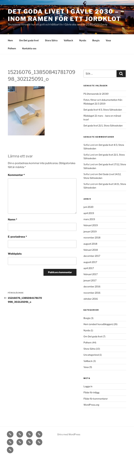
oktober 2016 (91, 298)
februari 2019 (91, 225)
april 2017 (89, 268)
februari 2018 (91, 249)
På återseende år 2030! (96, 93)
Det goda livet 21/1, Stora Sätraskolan (103, 125)
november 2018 (92, 237)
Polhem (12, 48)
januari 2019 (90, 231)
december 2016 (92, 286)
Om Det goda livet (29, 40)
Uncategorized (91, 354)
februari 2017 (91, 274)
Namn (12, 219)
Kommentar (16, 175)
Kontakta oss (29, 48)
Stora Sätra (51, 40)
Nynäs (82, 40)
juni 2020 (88, 207)
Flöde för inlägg (91, 392)
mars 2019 (89, 219)
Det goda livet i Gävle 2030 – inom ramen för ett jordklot (64, 15)
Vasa (108, 40)
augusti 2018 (90, 243)
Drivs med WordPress (68, 434)
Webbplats (15, 253)
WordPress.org (91, 404)
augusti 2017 (90, 262)
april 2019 (89, 213)
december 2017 (92, 255)
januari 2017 (90, 280)
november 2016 (92, 292)
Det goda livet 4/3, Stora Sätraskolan (103, 109)
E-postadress (17, 236)
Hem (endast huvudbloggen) (98, 324)
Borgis (96, 40)
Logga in (88, 386)
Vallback (68, 40)
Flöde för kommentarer (96, 398)
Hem (10, 40)
